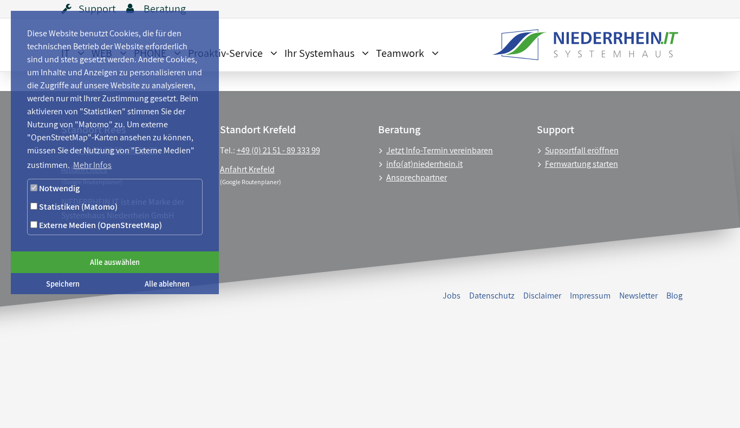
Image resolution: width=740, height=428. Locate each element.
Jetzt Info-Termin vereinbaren (439, 150)
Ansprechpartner (416, 177)
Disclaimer (542, 295)
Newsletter (638, 295)
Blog (674, 295)
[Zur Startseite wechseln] (580, 44)
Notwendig (58, 188)
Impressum (590, 295)
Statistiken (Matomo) (77, 206)
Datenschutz (492, 295)
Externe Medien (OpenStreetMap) (99, 225)
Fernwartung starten (581, 164)
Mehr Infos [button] (92, 165)
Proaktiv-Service (225, 53)
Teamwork (400, 53)
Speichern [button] (63, 283)
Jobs (451, 295)
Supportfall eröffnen (582, 150)
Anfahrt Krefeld (247, 169)
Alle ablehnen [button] (167, 283)
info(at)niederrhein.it (424, 164)
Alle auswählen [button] (115, 262)
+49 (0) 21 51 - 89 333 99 (278, 150)
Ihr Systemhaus (319, 53)
